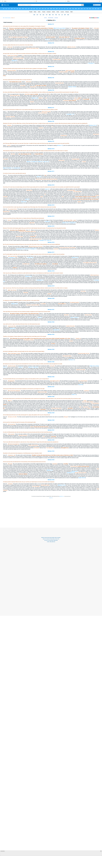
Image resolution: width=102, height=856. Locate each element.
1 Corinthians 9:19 (42, 240)
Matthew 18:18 (51, 271)
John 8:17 (27, 248)
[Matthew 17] (1, 382)
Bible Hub (51, 497)
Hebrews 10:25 (14, 303)
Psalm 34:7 (35, 161)
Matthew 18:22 (51, 322)
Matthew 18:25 (51, 361)
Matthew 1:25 (50, 470)
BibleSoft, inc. (62, 496)
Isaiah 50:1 (30, 367)
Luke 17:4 (40, 317)
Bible (3, 17)
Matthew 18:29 (51, 412)
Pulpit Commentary (8, 17)
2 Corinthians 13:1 (33, 248)
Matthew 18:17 (51, 252)
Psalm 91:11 (40, 161)
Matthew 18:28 (51, 396)
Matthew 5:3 (14, 60)
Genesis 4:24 (12, 328)
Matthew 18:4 (51, 66)
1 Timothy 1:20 (30, 257)
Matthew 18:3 (51, 51)
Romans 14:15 (65, 222)
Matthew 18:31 (51, 430)
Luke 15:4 (27, 199)
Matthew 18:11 (51, 171)
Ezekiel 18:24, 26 (81, 477)
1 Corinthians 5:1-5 (40, 280)
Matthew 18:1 (51, 24)
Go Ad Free (2, 851)
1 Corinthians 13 (91, 63)
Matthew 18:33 (51, 451)
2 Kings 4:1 (20, 367)
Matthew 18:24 (51, 349)
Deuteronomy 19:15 (20, 248)
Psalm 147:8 (23, 201)
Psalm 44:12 (35, 367)
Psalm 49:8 (80, 384)
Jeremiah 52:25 (17, 168)
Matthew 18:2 (51, 43)
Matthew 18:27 (51, 386)
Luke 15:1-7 (47, 189)
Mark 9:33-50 (56, 28)
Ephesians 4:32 (56, 329)
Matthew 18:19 (51, 285)
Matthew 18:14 (51, 216)
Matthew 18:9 (51, 141)
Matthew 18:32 (51, 440)
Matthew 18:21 (51, 309)
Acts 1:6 (47, 39)
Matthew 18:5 (51, 77)
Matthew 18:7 (51, 107)
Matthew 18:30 (51, 420)
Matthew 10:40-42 (72, 86)
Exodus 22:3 (92, 365)
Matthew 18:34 (51, 459)
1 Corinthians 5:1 (11, 257)
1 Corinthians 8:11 (72, 222)
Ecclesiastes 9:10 (70, 472)
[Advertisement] (51, 520)
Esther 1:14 (10, 168)
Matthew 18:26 (51, 376)
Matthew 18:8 (51, 121)
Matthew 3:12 (60, 145)
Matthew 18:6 (51, 90)
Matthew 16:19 (28, 276)
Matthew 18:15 (51, 226)
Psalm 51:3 (74, 394)
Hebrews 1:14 (29, 161)
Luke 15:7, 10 (46, 161)
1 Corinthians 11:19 (70, 114)
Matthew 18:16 (51, 242)
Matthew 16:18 (75, 257)
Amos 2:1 (77, 317)
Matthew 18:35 (51, 479)
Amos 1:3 (72, 317)
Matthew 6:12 (72, 359)
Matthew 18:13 (51, 205)
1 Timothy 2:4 (47, 221)
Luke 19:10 (39, 176)
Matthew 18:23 (51, 334)
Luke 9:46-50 (62, 28)
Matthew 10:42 (35, 98)
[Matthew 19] (100, 382)
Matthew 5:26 (75, 471)
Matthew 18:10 (51, 148)
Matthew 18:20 (51, 298)
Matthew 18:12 (51, 185)
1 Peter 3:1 (48, 240)
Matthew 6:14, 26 (61, 485)
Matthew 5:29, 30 (93, 125)
